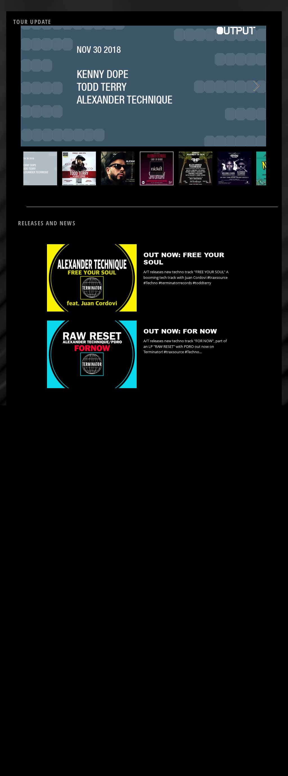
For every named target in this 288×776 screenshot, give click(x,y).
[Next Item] (256, 86)
